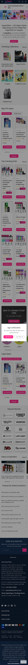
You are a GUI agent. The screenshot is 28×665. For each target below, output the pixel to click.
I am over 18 (8, 336)
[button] (14, 663)
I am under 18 (19, 336)
